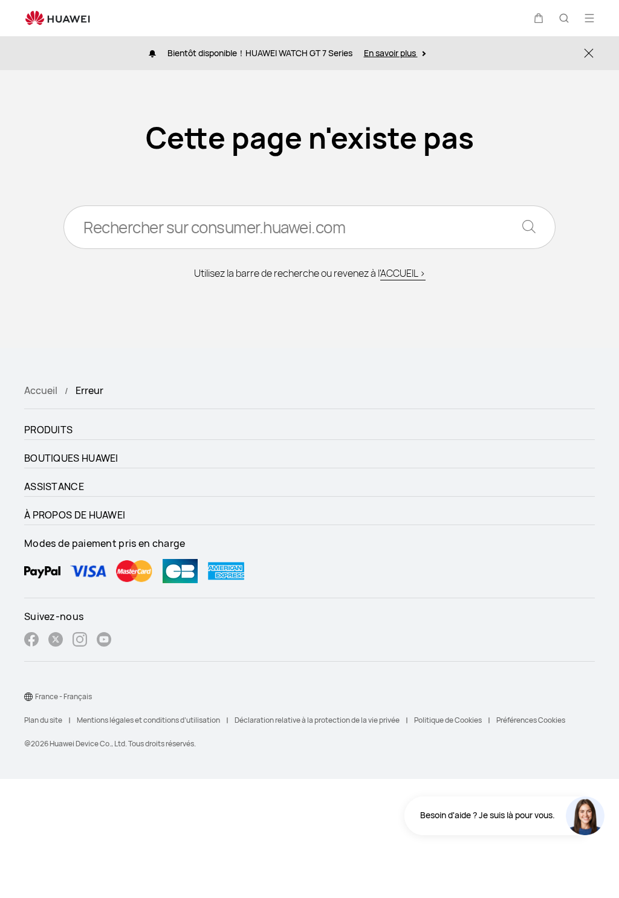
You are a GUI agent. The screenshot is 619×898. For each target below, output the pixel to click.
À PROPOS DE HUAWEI (74, 515)
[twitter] (55, 641)
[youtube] (104, 641)
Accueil (40, 390)
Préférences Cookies (530, 720)
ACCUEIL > (403, 273)
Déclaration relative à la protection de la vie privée (317, 720)
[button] (538, 18)
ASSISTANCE (54, 486)
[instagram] (80, 641)
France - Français (63, 696)
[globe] (28, 697)
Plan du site (43, 720)
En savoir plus (391, 53)
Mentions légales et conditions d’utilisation (148, 720)
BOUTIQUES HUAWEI (71, 458)
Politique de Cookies (448, 720)
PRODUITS (48, 430)
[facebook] (31, 641)
